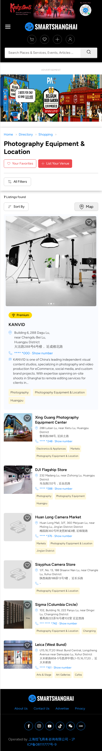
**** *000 (22, 353)
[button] (89, 222)
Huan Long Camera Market (58, 517)
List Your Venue (57, 163)
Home (8, 134)
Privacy (80, 708)
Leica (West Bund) (50, 644)
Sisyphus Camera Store (55, 564)
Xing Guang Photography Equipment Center (57, 420)
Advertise (62, 708)
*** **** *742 (48, 623)
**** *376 (46, 536)
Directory (26, 134)
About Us (21, 708)
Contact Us (41, 708)
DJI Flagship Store (51, 469)
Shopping (45, 134)
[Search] (88, 53)
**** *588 (46, 488)
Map (89, 206)
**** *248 (46, 441)
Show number (42, 353)
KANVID (17, 324)
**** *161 (45, 667)
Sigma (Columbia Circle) (56, 604)
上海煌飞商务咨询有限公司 (48, 739)
